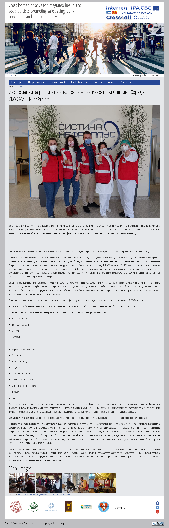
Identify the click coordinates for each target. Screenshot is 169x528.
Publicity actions (79, 82)
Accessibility (137, 75)
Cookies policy (44, 523)
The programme (36, 82)
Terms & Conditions (13, 523)
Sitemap (118, 503)
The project (17, 82)
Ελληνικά (147, 75)
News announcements (104, 82)
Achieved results (58, 82)
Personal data (29, 523)
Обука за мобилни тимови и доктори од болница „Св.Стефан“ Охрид (44, 494)
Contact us (126, 82)
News (20, 86)
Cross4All (11, 75)
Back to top (57, 523)
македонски (156, 75)
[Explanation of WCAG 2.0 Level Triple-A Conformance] (158, 523)
